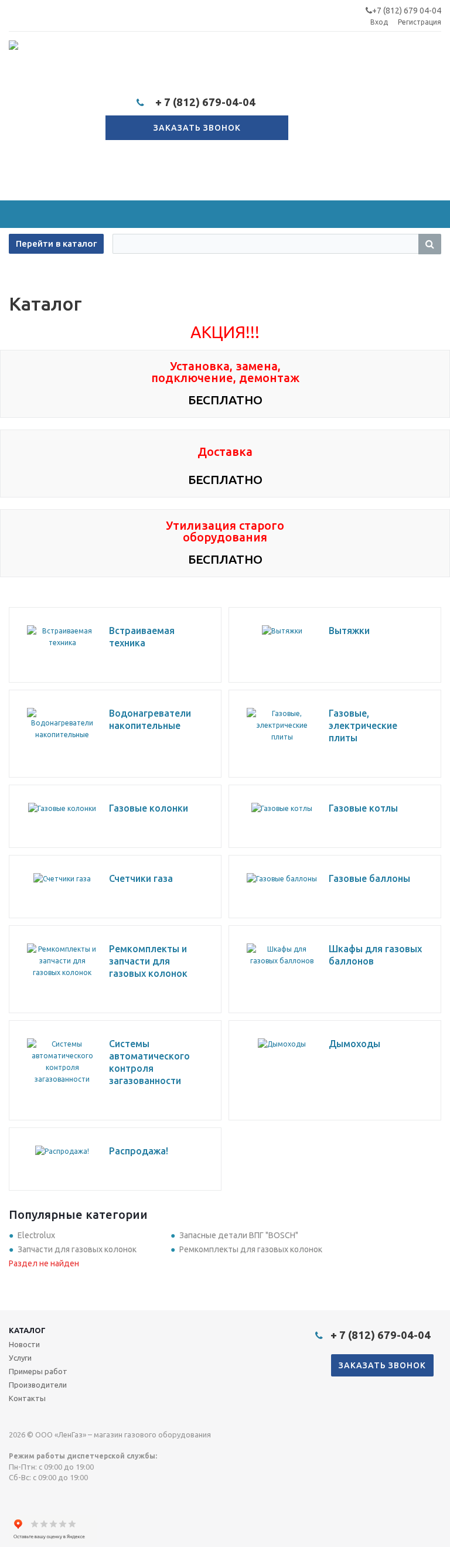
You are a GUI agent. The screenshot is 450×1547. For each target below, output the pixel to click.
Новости (24, 1344)
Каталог (27, 1330)
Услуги (20, 1358)
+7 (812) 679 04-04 (406, 10)
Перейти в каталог (56, 243)
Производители (38, 1385)
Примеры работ (38, 1371)
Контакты (27, 1398)
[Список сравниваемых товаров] (312, 123)
